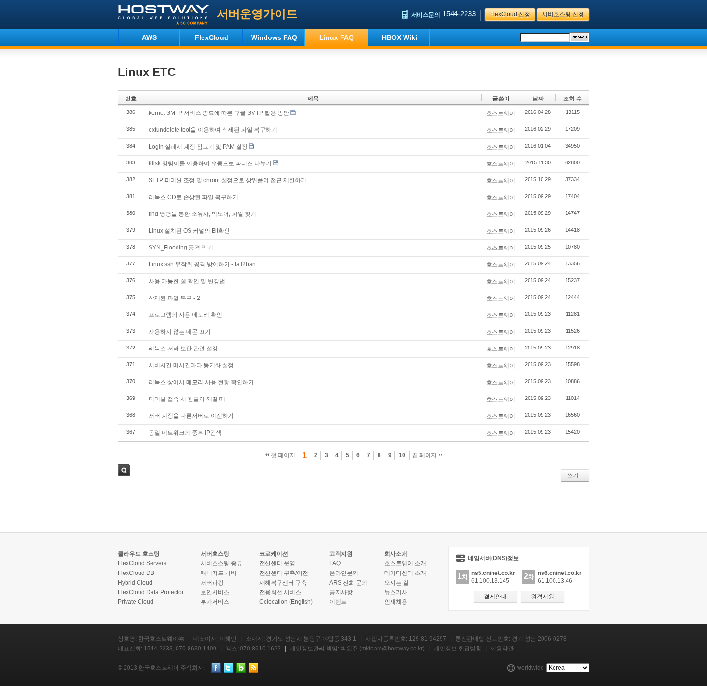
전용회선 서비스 (280, 592)
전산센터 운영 (277, 563)
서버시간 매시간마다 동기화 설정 (191, 365)
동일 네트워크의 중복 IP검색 (185, 432)
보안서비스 (215, 592)
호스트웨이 (500, 113)
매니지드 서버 (219, 573)
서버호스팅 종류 (221, 563)
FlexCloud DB (136, 573)
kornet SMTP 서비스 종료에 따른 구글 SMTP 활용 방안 (219, 113)
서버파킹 (212, 582)
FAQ (335, 563)
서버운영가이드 (257, 13)
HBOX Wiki (399, 37)
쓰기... (575, 475)
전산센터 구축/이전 (283, 573)
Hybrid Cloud (135, 582)
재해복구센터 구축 (283, 582)
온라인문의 (343, 573)
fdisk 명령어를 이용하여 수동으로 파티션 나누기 (210, 163)
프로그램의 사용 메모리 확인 (185, 315)
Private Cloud (135, 602)
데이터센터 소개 (405, 573)
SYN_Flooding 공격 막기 (181, 247)
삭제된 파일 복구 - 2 (174, 298)
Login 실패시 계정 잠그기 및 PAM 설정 (198, 146)
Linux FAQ (336, 37)
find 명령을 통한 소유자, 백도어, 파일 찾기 (202, 214)
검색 (124, 470)
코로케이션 (273, 553)
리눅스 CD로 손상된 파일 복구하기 (193, 197)
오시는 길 (396, 582)
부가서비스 (215, 602)
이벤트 (338, 602)
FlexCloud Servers (142, 563)
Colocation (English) (286, 602)
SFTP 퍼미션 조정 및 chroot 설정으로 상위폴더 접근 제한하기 (227, 180)
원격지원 (542, 596)
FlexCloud (211, 37)
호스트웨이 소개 (405, 563)
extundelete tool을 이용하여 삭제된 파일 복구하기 (213, 129)
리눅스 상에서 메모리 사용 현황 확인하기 (201, 382)
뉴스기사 (395, 592)
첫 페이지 (282, 455)
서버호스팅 (215, 553)
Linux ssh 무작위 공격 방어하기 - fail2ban (202, 264)
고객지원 (341, 553)
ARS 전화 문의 (348, 582)
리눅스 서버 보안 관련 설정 (183, 348)
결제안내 (495, 596)
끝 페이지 (425, 455)
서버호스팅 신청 (563, 14)
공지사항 (341, 592)
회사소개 (395, 553)
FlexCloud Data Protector (151, 592)
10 (402, 455)
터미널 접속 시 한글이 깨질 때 (187, 399)
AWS (149, 37)
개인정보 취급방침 (457, 648)
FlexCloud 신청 (510, 14)
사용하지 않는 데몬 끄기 (180, 331)
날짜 (538, 98)
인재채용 (395, 602)
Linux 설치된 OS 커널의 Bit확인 (189, 230)
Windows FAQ (274, 37)
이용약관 (502, 648)
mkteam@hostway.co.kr (392, 648)
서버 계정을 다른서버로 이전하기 (191, 415)
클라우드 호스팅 (139, 553)
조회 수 (572, 98)
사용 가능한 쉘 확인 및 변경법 (187, 281)
